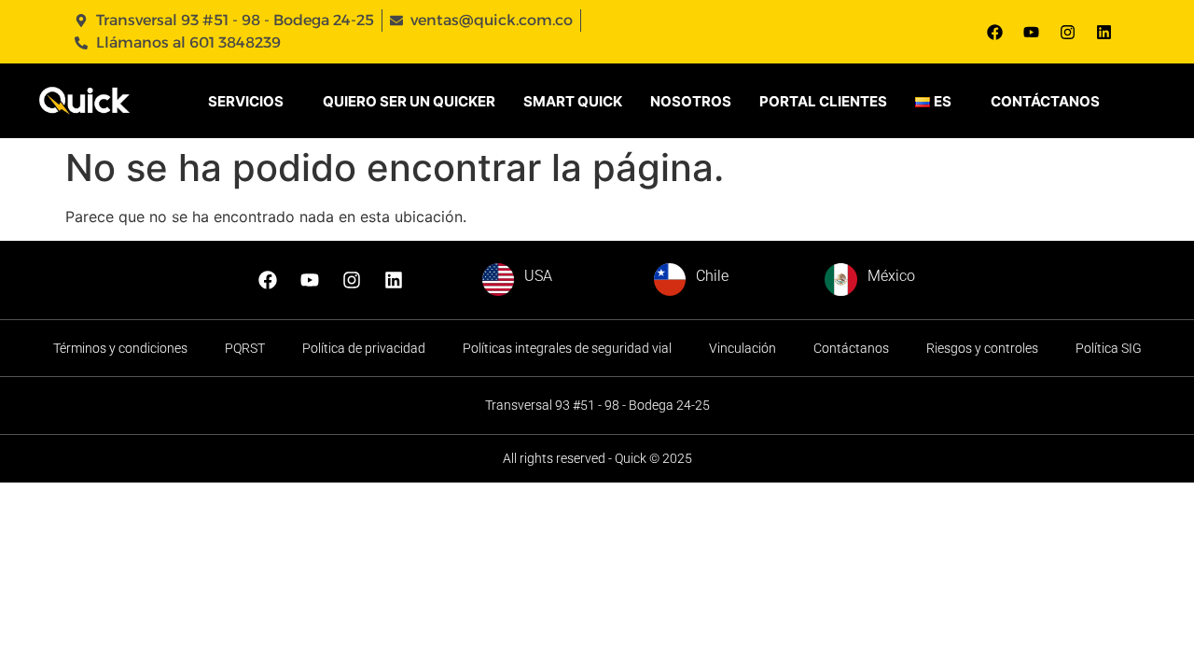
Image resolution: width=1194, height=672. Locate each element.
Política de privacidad (363, 348)
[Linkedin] (1103, 32)
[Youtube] (1031, 32)
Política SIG (1109, 348)
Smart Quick (572, 101)
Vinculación (742, 348)
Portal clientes (823, 101)
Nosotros (690, 101)
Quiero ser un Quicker (409, 101)
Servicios (246, 101)
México (891, 276)
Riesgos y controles (982, 348)
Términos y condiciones (120, 348)
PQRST (245, 348)
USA (538, 276)
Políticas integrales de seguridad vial (567, 348)
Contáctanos (1045, 101)
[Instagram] (1067, 32)
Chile (712, 276)
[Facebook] (994, 32)
